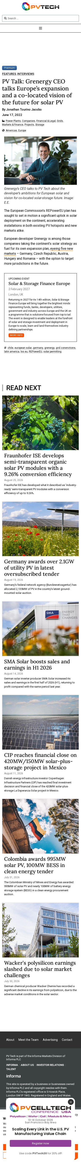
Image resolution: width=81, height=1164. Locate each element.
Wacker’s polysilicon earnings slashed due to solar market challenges (40, 969)
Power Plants (13, 121)
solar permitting (52, 351)
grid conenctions (65, 348)
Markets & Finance (12, 124)
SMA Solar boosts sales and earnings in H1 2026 (37, 664)
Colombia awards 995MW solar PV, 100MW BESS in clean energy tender (35, 865)
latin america (11, 351)
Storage (39, 124)
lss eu (24, 351)
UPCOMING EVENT (19, 278)
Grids (60, 121)
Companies (28, 121)
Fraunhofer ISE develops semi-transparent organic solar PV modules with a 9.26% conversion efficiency (38, 464)
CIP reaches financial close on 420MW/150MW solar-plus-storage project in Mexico (40, 761)
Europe (22, 130)
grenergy (49, 348)
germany (38, 348)
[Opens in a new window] (13, 1075)
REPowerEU (35, 351)
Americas (11, 130)
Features (9, 73)
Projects (29, 124)
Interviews (25, 73)
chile (10, 348)
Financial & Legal (46, 121)
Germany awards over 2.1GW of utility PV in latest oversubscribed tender (39, 567)
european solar (23, 348)
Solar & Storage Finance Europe (39, 283)
